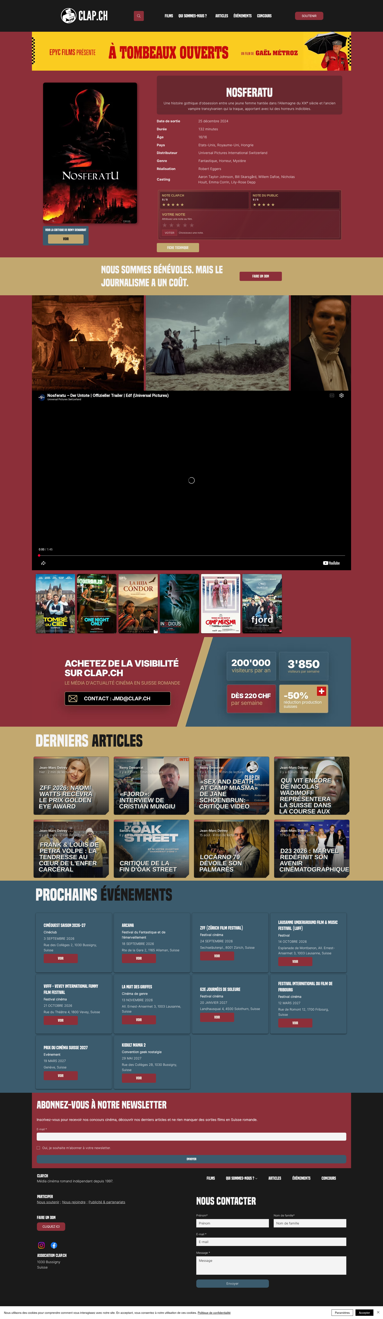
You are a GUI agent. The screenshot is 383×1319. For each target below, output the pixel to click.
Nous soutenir (48, 1202)
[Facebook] (54, 1245)
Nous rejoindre (74, 1202)
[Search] (139, 16)
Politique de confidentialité (214, 1313)
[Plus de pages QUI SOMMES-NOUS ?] (209, 16)
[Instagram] (41, 1245)
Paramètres (342, 1313)
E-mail (42, 1129)
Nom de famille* (284, 1215)
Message (203, 1252)
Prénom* (202, 1215)
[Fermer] (378, 1312)
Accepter (364, 1313)
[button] (61, 958)
